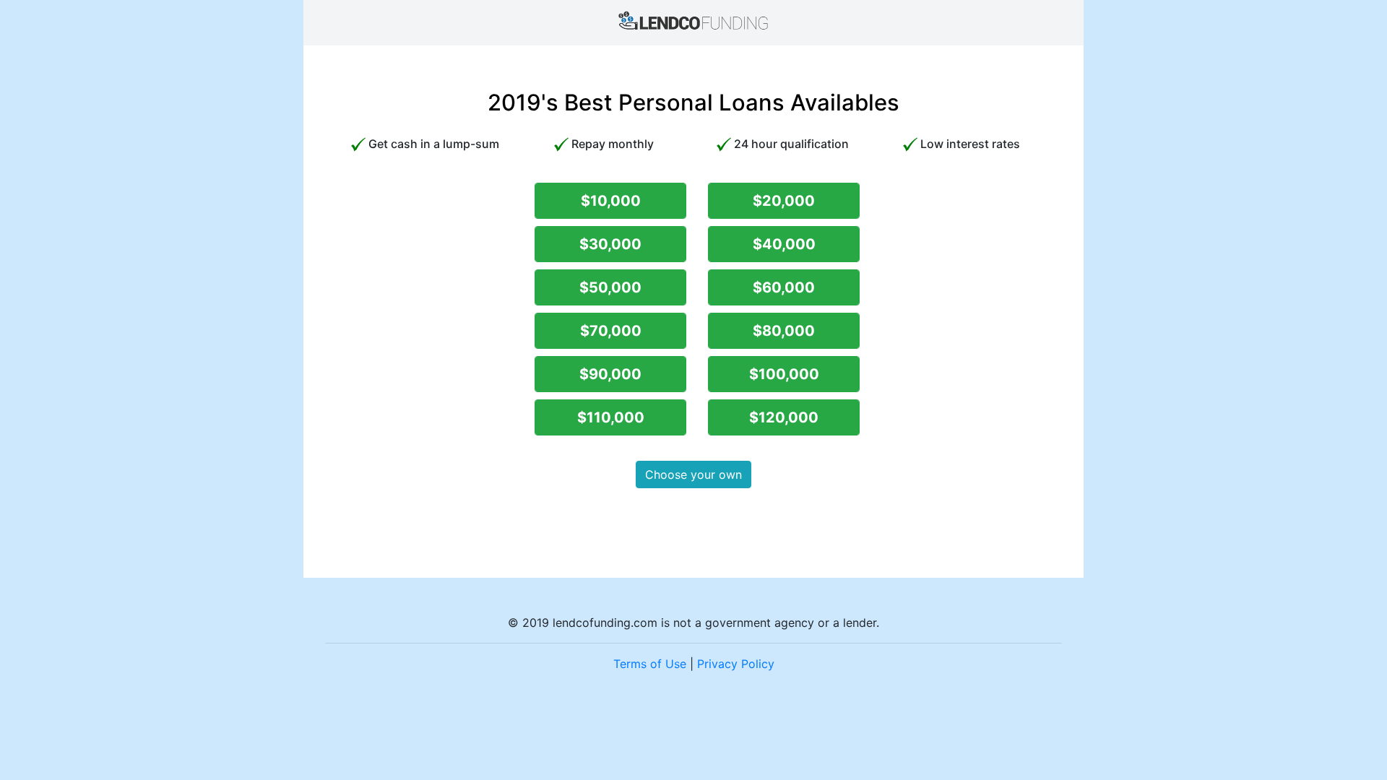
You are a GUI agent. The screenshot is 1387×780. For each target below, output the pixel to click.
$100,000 (784, 374)
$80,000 (784, 330)
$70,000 (610, 330)
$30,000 (610, 244)
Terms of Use (649, 663)
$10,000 (611, 200)
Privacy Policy (735, 663)
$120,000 (783, 417)
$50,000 (610, 287)
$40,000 (784, 244)
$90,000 (610, 374)
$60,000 (784, 287)
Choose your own (693, 474)
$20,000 (784, 200)
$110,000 (610, 417)
